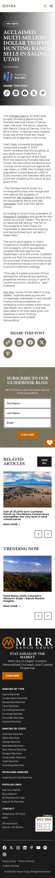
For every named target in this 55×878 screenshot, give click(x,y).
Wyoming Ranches (13, 765)
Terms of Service (26, 861)
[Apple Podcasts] (4, 854)
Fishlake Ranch (18, 116)
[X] (33, 93)
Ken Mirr (8, 292)
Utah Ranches (10, 761)
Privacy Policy (9, 861)
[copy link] (6, 93)
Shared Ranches (11, 721)
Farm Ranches (10, 706)
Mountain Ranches (13, 717)
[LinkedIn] (15, 93)
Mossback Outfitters (16, 216)
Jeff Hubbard (25, 197)
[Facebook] (24, 93)
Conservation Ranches (14, 698)
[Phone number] (45, 6)
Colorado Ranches (12, 734)
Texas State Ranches (14, 757)
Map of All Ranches (13, 801)
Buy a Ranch (9, 794)
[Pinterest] (42, 93)
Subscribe (12, 675)
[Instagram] (18, 847)
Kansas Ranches (11, 741)
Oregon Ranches (11, 753)
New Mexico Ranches (14, 749)
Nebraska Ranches (12, 745)
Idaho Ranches (10, 738)
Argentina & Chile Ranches (17, 777)
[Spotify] (45, 847)
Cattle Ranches (10, 694)
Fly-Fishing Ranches (13, 710)
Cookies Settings (10, 866)
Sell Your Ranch (11, 790)
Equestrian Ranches (13, 702)
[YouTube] (38, 847)
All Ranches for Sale (13, 797)
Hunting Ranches (12, 714)
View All (44, 461)
